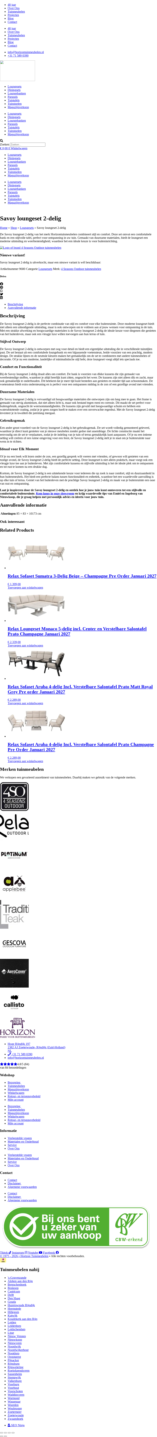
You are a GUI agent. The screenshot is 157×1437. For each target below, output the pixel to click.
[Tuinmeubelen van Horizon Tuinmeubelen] (14, 839)
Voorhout (13, 1387)
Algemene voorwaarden (22, 1186)
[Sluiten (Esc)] (13, 1432)
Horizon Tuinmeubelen (34, 1256)
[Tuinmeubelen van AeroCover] (14, 986)
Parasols (13, 96)
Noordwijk (14, 1346)
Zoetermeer (14, 1411)
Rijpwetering (15, 1367)
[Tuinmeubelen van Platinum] (14, 868)
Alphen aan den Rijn (20, 1281)
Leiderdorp (14, 1325)
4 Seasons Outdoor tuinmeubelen (81, 269)
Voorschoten (15, 1391)
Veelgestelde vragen (20, 1138)
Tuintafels (14, 100)
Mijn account (16, 1099)
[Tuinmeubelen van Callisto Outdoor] (14, 1016)
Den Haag (14, 1298)
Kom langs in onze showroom (55, 493)
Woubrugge (15, 1408)
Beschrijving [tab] (15, 304)
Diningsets (14, 90)
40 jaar (12, 4)
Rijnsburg (14, 1363)
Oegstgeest (14, 1356)
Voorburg (13, 1384)
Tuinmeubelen (16, 11)
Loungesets (14, 86)
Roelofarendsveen (18, 1370)
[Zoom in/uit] (1, 1432)
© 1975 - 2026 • (10, 1256)
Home (3, 227)
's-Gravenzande (17, 1277)
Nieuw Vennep (17, 1336)
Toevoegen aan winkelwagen (25, 587)
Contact (12, 22)
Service (12, 1145)
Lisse (11, 1332)
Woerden (13, 1405)
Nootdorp (13, 1353)
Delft (11, 1294)
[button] (78, 141)
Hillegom (13, 1312)
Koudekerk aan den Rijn (22, 1319)
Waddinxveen (16, 1394)
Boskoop (13, 1288)
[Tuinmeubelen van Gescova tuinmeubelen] (14, 957)
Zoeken (4, 144)
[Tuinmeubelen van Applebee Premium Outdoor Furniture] (14, 898)
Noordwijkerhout (18, 1350)
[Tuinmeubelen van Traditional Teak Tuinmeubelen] (14, 927)
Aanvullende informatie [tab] (22, 307)
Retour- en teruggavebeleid (24, 1096)
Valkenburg (15, 1381)
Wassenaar (14, 1401)
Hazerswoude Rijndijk (21, 1305)
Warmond (14, 1398)
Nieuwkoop (15, 1339)
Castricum (14, 1291)
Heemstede (14, 1308)
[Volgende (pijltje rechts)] (5, 1436)
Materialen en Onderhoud (23, 1141)
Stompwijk (14, 1377)
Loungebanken (17, 93)
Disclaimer (14, 1183)
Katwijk (12, 1315)
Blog (11, 18)
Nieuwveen (15, 1343)
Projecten (13, 15)
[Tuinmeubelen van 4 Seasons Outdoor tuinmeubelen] (30, 247)
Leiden (12, 1322)
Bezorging (14, 1082)
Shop (14, 227)
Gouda (12, 1301)
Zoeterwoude (16, 1415)
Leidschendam (16, 1329)
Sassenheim (15, 1374)
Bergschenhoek (17, 1284)
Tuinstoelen (15, 103)
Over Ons (14, 8)
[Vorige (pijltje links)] (1, 1436)
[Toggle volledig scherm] (5, 1432)
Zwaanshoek (15, 1418)
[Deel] (9, 1432)
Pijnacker (13, 1360)
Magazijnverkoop (18, 107)
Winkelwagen (16, 1092)
